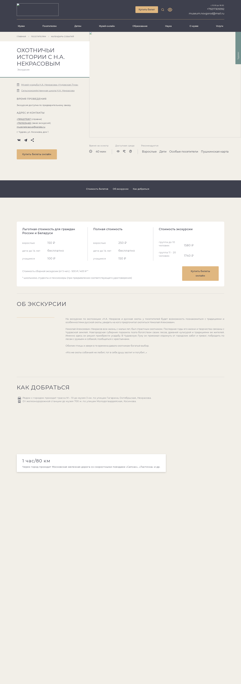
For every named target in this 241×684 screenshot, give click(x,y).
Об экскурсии (121, 189)
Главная (21, 36)
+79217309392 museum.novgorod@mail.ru (206, 11)
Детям (77, 26)
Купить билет (147, 9)
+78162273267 (24, 119)
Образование (139, 26)
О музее (194, 26)
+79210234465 (24, 123)
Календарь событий (62, 36)
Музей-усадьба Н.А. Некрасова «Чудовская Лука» (49, 84)
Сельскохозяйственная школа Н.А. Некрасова (47, 90)
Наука (168, 26)
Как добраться (141, 189)
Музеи (21, 26)
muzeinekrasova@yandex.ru (31, 127)
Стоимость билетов (97, 189)
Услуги (219, 26)
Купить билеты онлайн (36, 154)
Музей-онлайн (107, 26)
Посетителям (49, 26)
